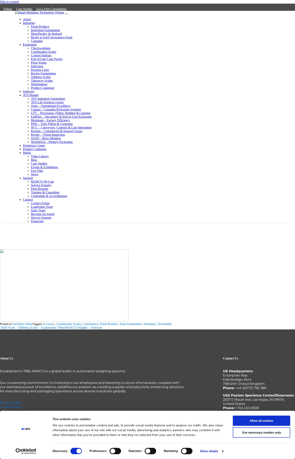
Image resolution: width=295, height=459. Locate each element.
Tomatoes (149, 324)
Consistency (90, 324)
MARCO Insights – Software (84, 327)
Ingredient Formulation (45, 30)
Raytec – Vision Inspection (48, 134)
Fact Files (37, 170)
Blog (34, 160)
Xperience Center (34, 145)
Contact (28, 199)
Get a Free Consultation (51, 9)
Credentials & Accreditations (49, 196)
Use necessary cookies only (261, 432)
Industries (29, 23)
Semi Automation (131, 324)
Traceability (164, 324)
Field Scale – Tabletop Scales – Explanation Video (32, 327)
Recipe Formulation (43, 73)
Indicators (37, 66)
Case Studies (24, 9)
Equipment (30, 44)
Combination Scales (43, 51)
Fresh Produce (40, 26)
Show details (209, 451)
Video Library (40, 156)
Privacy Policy (11, 403)
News (34, 174)
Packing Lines (40, 69)
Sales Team (38, 210)
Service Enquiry (41, 185)
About (27, 19)
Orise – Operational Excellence (50, 106)
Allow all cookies (261, 420)
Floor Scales (39, 62)
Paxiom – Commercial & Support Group (56, 131)
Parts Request (39, 188)
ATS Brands (31, 95)
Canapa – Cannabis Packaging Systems (56, 109)
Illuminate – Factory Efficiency (50, 120)
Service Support (41, 217)
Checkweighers (41, 48)
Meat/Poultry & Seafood (46, 33)
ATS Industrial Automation (48, 98)
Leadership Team (42, 206)
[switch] (115, 451)
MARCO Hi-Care (42, 181)
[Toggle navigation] (66, 13)
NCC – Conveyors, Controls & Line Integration (61, 127)
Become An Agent (42, 214)
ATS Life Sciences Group (47, 102)
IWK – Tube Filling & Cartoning (52, 124)
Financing (37, 221)
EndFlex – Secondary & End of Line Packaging (61, 116)
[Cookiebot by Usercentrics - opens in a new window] (26, 451)
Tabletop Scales (41, 77)
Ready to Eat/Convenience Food (51, 37)
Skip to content (9, 1)
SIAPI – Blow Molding (46, 138)
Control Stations (41, 55)
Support (28, 178)
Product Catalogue (42, 88)
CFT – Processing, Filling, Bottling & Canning (60, 113)
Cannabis (37, 41)
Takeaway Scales (42, 80)
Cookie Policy (10, 407)
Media (27, 152)
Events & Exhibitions (44, 167)
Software (28, 91)
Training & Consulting (45, 192)
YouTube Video (22, 324)
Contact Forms (40, 203)
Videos (7, 9)
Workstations (39, 84)
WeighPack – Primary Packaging (52, 142)
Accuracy (48, 324)
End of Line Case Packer (47, 59)
